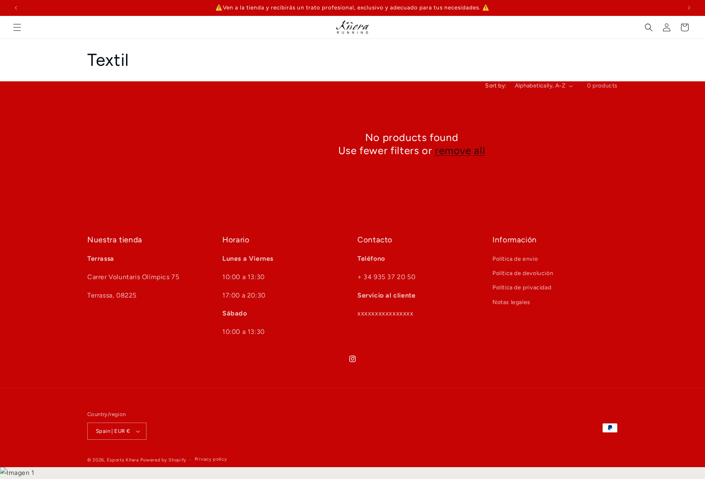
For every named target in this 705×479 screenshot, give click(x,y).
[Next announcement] (689, 8)
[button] (17, 27)
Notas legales (511, 302)
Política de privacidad (521, 287)
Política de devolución (522, 273)
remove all (460, 150)
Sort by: (495, 85)
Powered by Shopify (163, 460)
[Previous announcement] (16, 8)
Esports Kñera (123, 460)
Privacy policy (211, 459)
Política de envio (515, 258)
